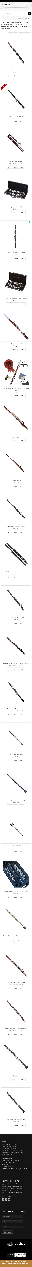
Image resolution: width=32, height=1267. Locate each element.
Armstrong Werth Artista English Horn (16, 207)
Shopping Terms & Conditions (13, 1184)
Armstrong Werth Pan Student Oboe (16, 252)
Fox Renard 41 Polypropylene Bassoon (16, 526)
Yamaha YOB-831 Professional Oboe (16, 1119)
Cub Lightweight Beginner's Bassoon (16, 343)
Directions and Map (7, 1155)
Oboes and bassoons (9, 8)
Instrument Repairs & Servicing (13, 1188)
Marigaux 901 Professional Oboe (16, 754)
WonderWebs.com (5, 1266)
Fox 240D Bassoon (16, 480)
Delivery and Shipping (11, 1190)
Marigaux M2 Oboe (16, 845)
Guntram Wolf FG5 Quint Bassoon (16, 617)
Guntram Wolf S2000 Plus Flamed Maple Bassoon (16, 663)
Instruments (17, 8)
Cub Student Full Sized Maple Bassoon (16, 435)
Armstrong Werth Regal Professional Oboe (16, 298)
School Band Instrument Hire (13, 1186)
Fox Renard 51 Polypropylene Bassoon (16, 572)
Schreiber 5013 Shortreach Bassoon (16, 982)
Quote (15, 76)
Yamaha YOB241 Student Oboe (16, 116)
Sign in (2, 1261)
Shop (2, 8)
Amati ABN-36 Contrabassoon (16, 161)
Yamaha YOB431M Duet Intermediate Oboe (16, 1074)
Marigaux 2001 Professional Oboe (16, 708)
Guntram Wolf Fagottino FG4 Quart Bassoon (16, 70)
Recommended (24, 34)
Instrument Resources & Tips (13, 1192)
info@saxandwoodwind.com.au (14, 1152)
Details (21, 76)
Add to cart (15, 212)
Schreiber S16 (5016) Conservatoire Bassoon (16, 1028)
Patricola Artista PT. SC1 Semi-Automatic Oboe (16, 891)
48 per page (12, 34)
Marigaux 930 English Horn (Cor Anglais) (16, 800)
